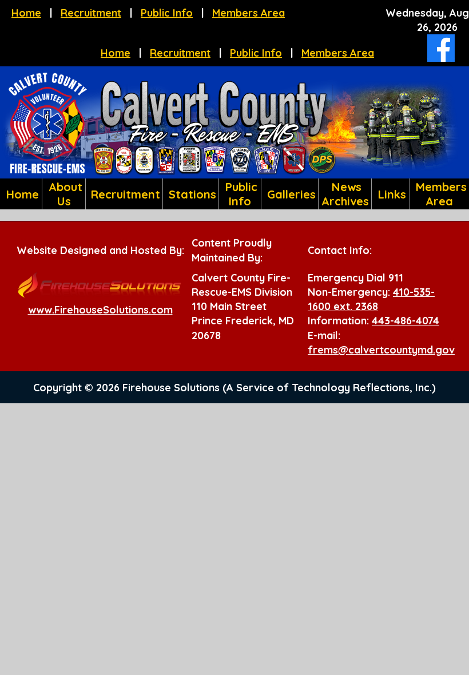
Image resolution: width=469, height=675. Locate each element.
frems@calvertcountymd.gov (381, 349)
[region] (234, 193)
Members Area (248, 12)
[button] (63, 194)
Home (26, 12)
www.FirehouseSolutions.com (100, 309)
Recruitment (91, 12)
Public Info (167, 12)
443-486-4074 (405, 320)
